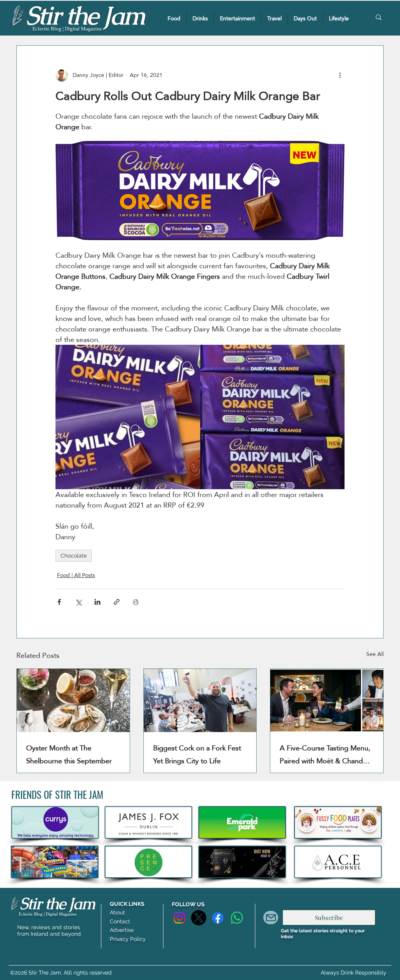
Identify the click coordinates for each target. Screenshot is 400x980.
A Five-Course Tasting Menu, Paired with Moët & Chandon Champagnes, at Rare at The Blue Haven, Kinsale (325, 754)
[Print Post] (135, 602)
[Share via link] (116, 602)
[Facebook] (217, 917)
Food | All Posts (76, 575)
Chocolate (74, 555)
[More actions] (340, 75)
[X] (198, 917)
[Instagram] (179, 917)
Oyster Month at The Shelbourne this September (69, 754)
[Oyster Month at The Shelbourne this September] (73, 700)
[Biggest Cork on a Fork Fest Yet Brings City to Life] (200, 700)
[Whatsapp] (237, 917)
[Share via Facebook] (59, 602)
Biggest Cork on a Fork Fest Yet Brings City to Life (197, 754)
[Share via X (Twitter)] (78, 602)
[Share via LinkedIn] (97, 602)
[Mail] (270, 917)
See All (375, 654)
